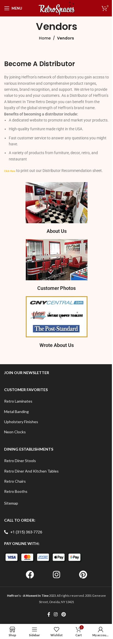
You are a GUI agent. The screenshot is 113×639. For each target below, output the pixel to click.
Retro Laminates (18, 401)
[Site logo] (57, 7)
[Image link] (56, 202)
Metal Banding (16, 411)
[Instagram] (56, 574)
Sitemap (11, 503)
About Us (57, 231)
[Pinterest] (83, 574)
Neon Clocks (15, 431)
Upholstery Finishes (21, 421)
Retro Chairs (15, 481)
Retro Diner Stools (20, 460)
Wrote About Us (56, 345)
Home (45, 38)
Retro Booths (15, 491)
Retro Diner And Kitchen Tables (31, 471)
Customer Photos (56, 288)
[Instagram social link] (56, 614)
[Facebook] (29, 574)
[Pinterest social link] (63, 614)
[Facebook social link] (49, 614)
